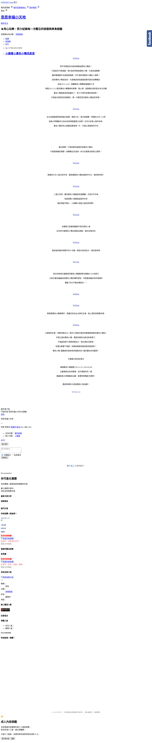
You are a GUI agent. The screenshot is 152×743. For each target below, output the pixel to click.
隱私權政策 (88, 712)
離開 (12, 738)
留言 (18, 427)
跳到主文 (4, 23)
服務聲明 (97, 712)
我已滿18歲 (5, 738)
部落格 (8, 41)
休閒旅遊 (19, 34)
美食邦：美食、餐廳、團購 (11, 564)
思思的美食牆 (6, 559)
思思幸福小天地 (13, 17)
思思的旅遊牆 (6, 536)
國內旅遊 (18, 433)
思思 (2, 414)
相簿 (7, 39)
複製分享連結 (6, 544)
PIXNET (59, 712)
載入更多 (5, 444)
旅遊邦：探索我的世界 (10, 541)
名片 (7, 44)
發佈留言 (5, 458)
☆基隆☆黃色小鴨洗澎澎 (20, 53)
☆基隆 (17, 436)
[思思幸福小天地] (2, 520)
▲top (3, 440)
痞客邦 (13, 427)
